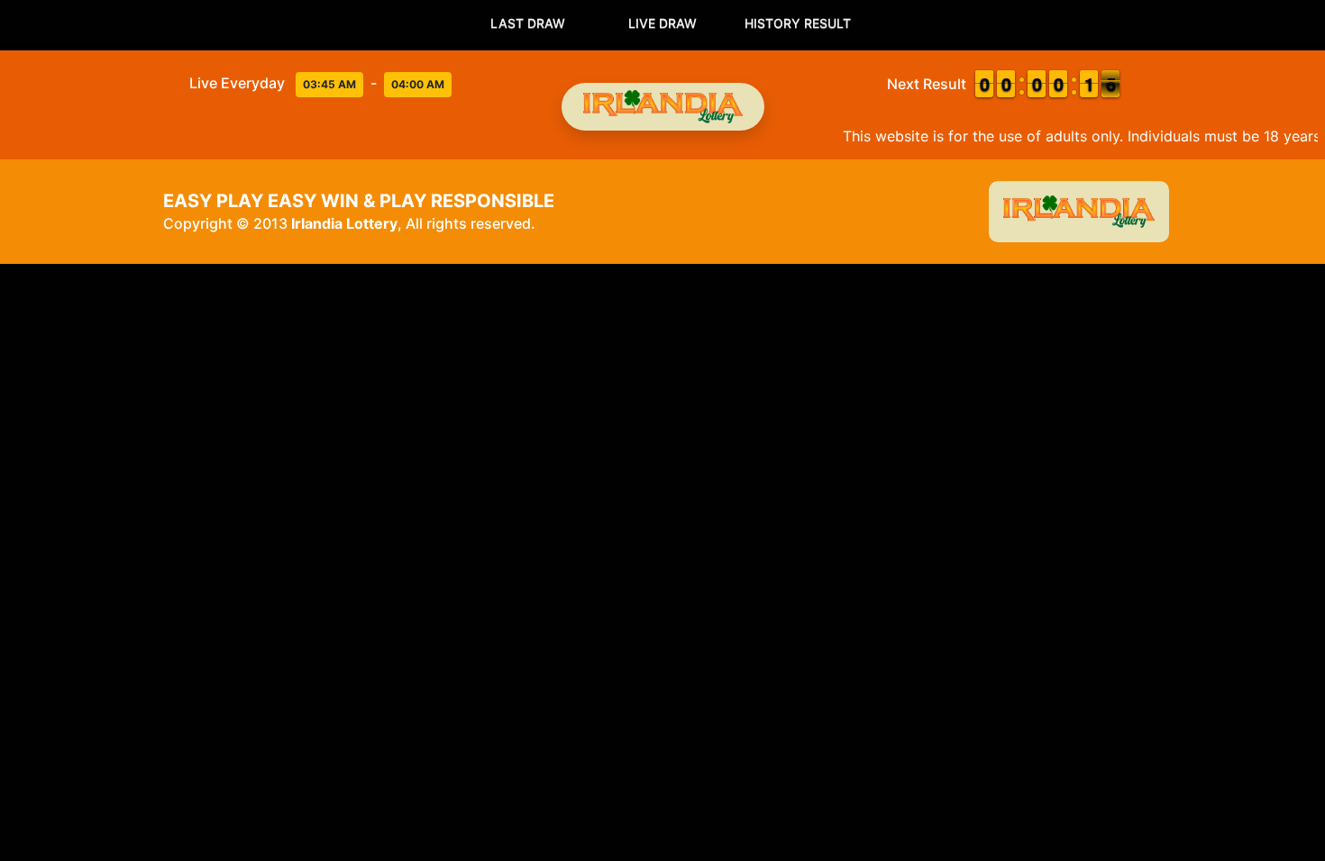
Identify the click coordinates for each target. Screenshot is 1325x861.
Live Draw (662, 23)
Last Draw (527, 23)
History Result (798, 23)
